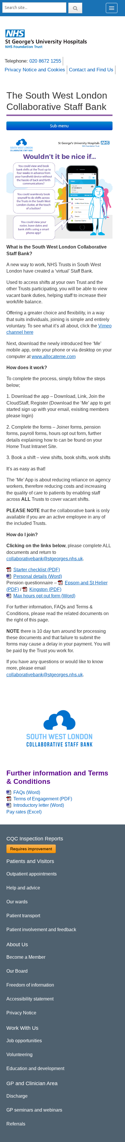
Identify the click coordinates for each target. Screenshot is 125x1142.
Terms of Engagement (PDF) (42, 798)
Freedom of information (30, 985)
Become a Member (25, 957)
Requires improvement (31, 848)
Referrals (15, 1123)
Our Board (17, 971)
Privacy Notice (21, 1012)
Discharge (17, 1096)
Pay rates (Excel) (24, 811)
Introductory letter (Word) (38, 805)
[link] (49, 38)
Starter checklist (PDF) (36, 569)
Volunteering (19, 1054)
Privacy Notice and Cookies (35, 69)
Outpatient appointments (31, 873)
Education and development (35, 1068)
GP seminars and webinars (34, 1109)
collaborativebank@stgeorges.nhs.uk (44, 558)
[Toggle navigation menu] (111, 8)
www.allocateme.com (54, 356)
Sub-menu (59, 126)
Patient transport (23, 915)
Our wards (17, 901)
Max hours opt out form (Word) (44, 595)
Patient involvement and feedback (41, 929)
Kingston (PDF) (45, 589)
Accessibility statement (29, 998)
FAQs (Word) (26, 792)
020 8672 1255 (45, 61)
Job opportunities (24, 1040)
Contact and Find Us (91, 69)
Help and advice (23, 887)
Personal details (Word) (37, 576)
